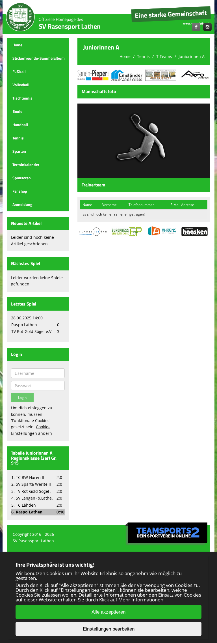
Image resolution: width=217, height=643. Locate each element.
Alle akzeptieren (108, 612)
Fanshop (19, 191)
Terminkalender (25, 164)
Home (17, 45)
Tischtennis (22, 98)
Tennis (18, 138)
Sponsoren (21, 178)
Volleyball (20, 85)
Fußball (19, 71)
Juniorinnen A (192, 56)
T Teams (164, 56)
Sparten (19, 151)
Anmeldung (22, 204)
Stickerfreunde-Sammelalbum (38, 58)
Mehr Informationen (140, 599)
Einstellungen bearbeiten (108, 629)
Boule (17, 111)
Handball (20, 125)
